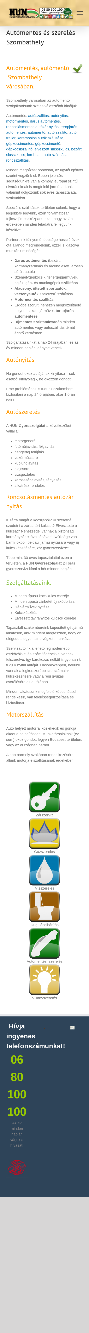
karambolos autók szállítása (39, 138)
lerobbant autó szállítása (47, 155)
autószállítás (38, 116)
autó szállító (57, 132)
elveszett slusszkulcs (52, 149)
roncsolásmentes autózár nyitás (32, 127)
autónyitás (59, 116)
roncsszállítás (17, 160)
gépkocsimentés (19, 144)
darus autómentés (45, 121)
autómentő (36, 132)
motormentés (17, 121)
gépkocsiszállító (19, 149)
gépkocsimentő (47, 144)
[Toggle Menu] (80, 13)
